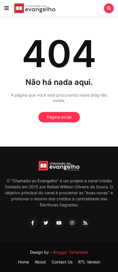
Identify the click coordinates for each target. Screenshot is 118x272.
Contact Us (62, 261)
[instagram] (72, 223)
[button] (6, 8)
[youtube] (59, 223)
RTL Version (89, 261)
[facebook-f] (32, 223)
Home (23, 261)
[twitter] (46, 223)
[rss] (85, 223)
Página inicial (59, 117)
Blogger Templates (70, 252)
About (40, 261)
